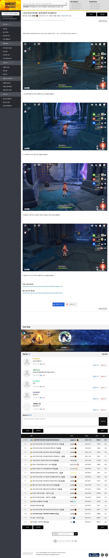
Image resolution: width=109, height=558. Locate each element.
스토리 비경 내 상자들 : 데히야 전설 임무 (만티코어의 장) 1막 (46, 509)
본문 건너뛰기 (65, 16)
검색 (76, 533)
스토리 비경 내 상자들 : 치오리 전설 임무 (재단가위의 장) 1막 (46, 444)
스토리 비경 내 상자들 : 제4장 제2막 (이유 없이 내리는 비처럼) (46, 481)
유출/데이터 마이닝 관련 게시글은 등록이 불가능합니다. (47, 440)
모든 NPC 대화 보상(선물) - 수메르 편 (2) (42, 493)
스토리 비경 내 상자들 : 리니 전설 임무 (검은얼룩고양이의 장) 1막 (46, 477)
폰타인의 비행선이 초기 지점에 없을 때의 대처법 (43, 468)
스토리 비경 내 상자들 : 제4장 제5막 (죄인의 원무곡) (44, 452)
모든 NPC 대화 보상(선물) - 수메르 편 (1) (42, 497)
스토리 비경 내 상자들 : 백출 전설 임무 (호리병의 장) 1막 (45, 489)
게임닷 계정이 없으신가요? (7, 16)
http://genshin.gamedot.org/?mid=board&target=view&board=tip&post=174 (43, 286)
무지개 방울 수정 (33, 7)
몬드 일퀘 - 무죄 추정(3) (36, 518)
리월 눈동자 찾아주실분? (36, 505)
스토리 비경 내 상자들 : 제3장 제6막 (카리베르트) (43, 513)
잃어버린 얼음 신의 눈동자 (54, 7)
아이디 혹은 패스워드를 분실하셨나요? (9, 18)
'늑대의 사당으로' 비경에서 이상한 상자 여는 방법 (43, 460)
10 (72, 541)
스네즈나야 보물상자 (42, 7)
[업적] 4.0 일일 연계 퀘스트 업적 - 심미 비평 (42, 464)
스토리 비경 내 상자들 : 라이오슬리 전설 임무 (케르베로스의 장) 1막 (46, 456)
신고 (70, 16)
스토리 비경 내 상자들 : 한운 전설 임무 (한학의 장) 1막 (44, 448)
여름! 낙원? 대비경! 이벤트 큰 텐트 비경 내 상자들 (44, 485)
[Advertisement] (65, 26)
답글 (41, 364)
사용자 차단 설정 (103, 21)
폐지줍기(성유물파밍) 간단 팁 (39, 501)
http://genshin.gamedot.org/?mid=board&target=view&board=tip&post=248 (43, 293)
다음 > (75, 541)
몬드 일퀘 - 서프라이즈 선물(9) (39, 522)
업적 (62, 7)
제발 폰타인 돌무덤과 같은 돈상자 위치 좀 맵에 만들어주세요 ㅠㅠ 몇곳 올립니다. (44, 472)
